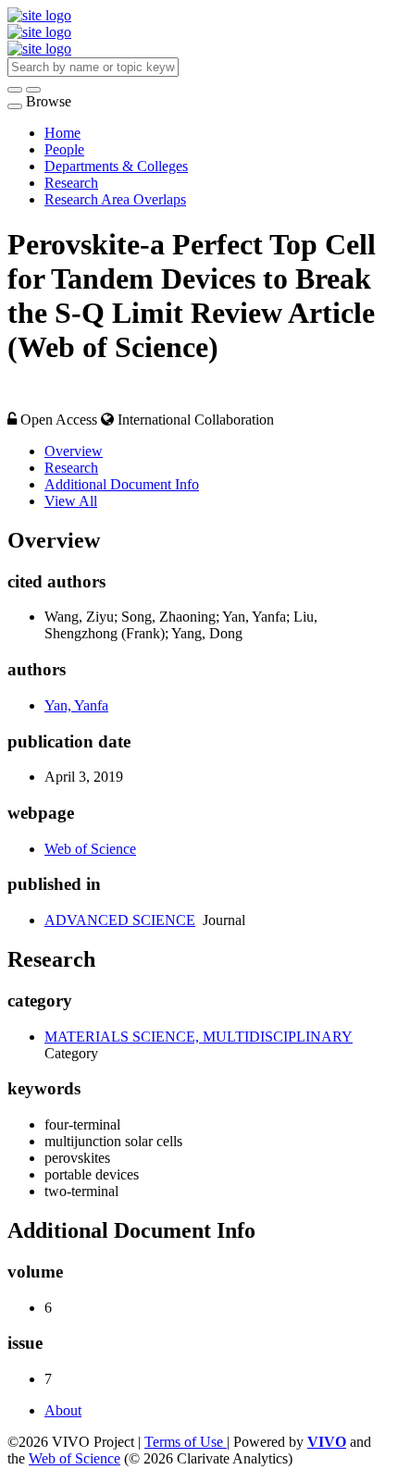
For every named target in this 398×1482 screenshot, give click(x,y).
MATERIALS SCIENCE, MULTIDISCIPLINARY (198, 1036)
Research (71, 183)
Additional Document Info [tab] (121, 484)
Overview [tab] (73, 451)
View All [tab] (70, 501)
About (62, 1410)
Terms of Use (185, 1442)
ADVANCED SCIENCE (119, 920)
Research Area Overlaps (115, 199)
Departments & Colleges (116, 166)
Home (62, 133)
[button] (14, 90)
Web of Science (90, 849)
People (64, 149)
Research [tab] (71, 467)
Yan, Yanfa (76, 705)
